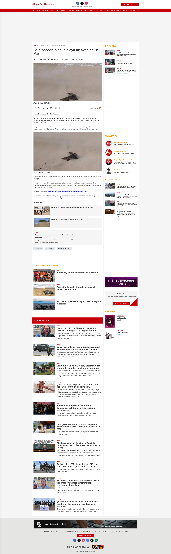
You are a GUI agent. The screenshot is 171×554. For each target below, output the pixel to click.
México (52, 10)
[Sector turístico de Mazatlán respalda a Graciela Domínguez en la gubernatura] (44, 333)
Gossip (85, 10)
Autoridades (50, 248)
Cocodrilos (38, 248)
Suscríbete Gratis (121, 303)
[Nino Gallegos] (108, 171)
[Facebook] (77, 3)
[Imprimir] (59, 108)
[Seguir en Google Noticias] (100, 108)
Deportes (126, 10)
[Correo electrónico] (51, 108)
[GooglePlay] (96, 540)
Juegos (133, 10)
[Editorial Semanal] (108, 152)
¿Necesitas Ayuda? (85, 536)
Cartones (78, 10)
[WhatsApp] (43, 108)
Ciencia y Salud (110, 10)
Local (38, 10)
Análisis (71, 10)
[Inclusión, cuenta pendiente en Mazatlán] (44, 275)
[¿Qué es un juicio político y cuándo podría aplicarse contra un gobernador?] (44, 390)
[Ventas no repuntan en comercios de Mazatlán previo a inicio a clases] (110, 186)
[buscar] (138, 10)
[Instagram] (86, 3)
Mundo (58, 10)
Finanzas (64, 10)
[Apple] (92, 540)
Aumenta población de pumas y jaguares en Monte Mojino (67, 191)
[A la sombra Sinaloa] (108, 143)
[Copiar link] (55, 108)
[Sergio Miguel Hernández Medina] (108, 161)
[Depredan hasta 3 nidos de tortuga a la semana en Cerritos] (44, 290)
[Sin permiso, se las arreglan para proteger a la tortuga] (44, 304)
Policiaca (45, 10)
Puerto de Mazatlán (64, 248)
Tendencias (99, 10)
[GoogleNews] (87, 540)
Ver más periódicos (130, 4)
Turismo (118, 10)
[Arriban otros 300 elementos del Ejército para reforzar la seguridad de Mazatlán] (44, 468)
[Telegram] (47, 108)
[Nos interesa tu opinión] (85, 524)
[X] (82, 3)
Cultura (91, 10)
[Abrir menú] (33, 10)
